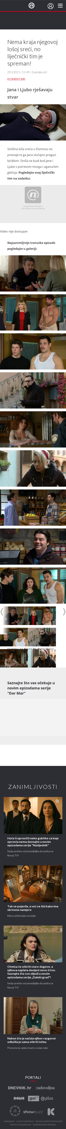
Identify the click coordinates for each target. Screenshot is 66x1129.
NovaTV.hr (33, 5)
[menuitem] (50, 6)
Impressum (9, 1121)
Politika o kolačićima (20, 1125)
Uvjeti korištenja (25, 1121)
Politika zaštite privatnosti (49, 1121)
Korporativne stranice (44, 1125)
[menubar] (50, 6)
